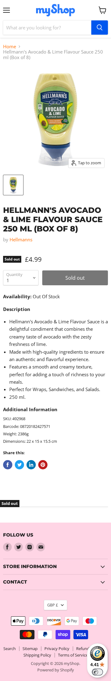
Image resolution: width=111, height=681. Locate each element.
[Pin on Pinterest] (42, 464)
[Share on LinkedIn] (31, 464)
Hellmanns (21, 239)
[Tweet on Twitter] (19, 464)
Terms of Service (73, 655)
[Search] (99, 27)
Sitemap (30, 648)
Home (9, 46)
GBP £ (52, 605)
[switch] (97, 672)
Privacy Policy (56, 648)
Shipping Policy (37, 655)
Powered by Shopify (55, 670)
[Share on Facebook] (7, 464)
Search (9, 648)
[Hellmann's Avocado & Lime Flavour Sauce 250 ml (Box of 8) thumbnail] (13, 185)
